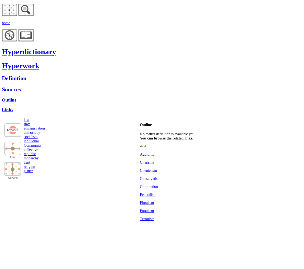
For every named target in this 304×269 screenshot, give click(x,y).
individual (31, 141)
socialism (31, 137)
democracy (32, 132)
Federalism (148, 195)
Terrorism (147, 219)
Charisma (147, 162)
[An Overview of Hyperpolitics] (26, 15)
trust (27, 162)
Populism (147, 211)
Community (33, 145)
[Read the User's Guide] (9, 40)
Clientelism (148, 170)
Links (7, 109)
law (26, 120)
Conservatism (150, 178)
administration (34, 128)
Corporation (149, 187)
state (27, 124)
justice (28, 171)
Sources (11, 89)
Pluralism (147, 203)
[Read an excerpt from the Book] (26, 40)
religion (29, 167)
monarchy (31, 158)
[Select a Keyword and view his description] (12, 136)
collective (31, 150)
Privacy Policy (21, 230)
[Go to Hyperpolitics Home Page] (9, 15)
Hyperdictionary (29, 51)
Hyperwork (20, 65)
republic (30, 154)
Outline (9, 99)
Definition (14, 78)
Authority (147, 154)
